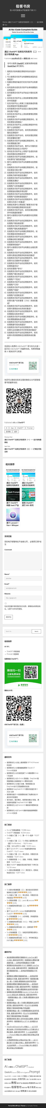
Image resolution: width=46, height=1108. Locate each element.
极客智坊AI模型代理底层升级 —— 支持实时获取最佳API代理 (22, 970)
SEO (9, 1076)
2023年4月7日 (17, 58)
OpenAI (26, 1072)
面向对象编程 (32, 1091)
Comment (8, 550)
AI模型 (10, 1067)
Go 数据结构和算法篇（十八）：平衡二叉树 (22, 922)
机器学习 (8, 1087)
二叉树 (18, 1076)
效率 (9, 1083)
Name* (7, 574)
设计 (15, 431)
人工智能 (24, 1076)
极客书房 (23, 6)
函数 (34, 1076)
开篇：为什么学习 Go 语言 (16, 846)
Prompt (29, 428)
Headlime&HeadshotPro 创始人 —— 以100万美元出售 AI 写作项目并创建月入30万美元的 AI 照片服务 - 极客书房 (23, 1029)
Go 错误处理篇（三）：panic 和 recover (20, 900)
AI (14, 422)
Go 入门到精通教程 (13, 830)
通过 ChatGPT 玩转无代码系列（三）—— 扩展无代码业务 (22, 450)
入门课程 (30, 1076)
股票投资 (9, 1091)
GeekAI (8, 1072)
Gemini (14, 1072)
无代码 (8, 431)
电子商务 (31, 1087)
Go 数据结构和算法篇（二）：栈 (18, 906)
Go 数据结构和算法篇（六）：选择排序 (20, 927)
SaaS (6, 1076)
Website (7, 594)
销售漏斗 (24, 1091)
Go (18, 1072)
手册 (38, 1079)
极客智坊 (16, 1087)
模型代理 (24, 1087)
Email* (6, 584)
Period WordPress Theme (16, 1106)
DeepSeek (31, 1067)
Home (5, 22)
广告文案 (31, 1079)
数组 (37, 1083)
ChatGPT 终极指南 (13, 651)
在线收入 (15, 1079)
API (14, 1067)
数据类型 (26, 1083)
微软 (35, 1079)
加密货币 (8, 1079)
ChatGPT (20, 63)
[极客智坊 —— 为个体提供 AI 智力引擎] (23, 688)
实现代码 (21, 1079)
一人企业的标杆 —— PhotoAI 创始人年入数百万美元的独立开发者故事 (23, 1034)
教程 (13, 1082)
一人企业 (13, 1076)
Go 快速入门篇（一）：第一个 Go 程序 (20, 835)
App (12, 428)
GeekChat (11, 66)
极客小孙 (27, 58)
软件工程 (15, 1091)
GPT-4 (22, 1072)
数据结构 (32, 1083)
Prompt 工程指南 (13, 654)
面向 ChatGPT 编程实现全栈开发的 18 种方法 (22, 865)
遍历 (19, 1091)
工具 (27, 1079)
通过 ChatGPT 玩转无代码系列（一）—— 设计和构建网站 (22, 441)
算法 (37, 1087)
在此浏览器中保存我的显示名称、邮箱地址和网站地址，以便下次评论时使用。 (22, 607)
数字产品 (20, 1083)
